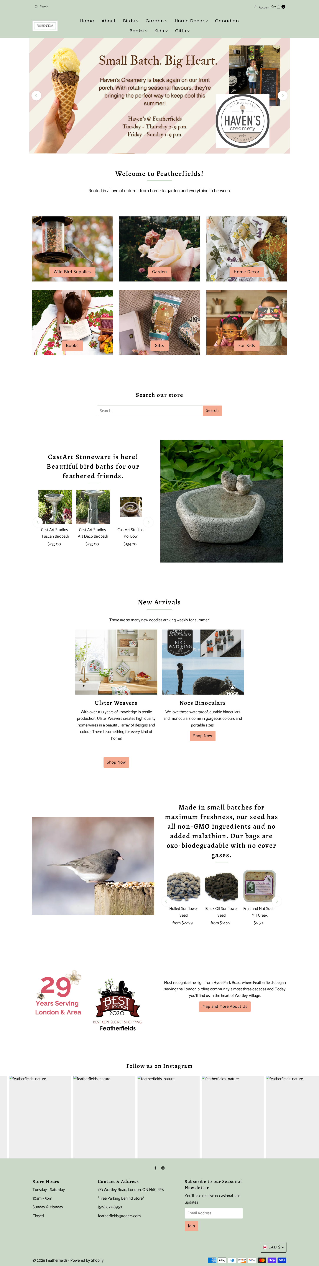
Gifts (181, 31)
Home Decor (190, 21)
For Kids (246, 345)
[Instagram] (162, 1168)
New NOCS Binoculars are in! (159, 95)
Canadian (227, 21)
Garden (155, 21)
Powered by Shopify (87, 1260)
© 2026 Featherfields (50, 1260)
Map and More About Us (224, 1006)
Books (137, 31)
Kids (160, 31)
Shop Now (116, 762)
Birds (129, 21)
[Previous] (36, 96)
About (109, 21)
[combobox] (74, 6)
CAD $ (274, 1247)
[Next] (283, 96)
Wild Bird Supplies (72, 272)
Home (87, 21)
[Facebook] (155, 1168)
